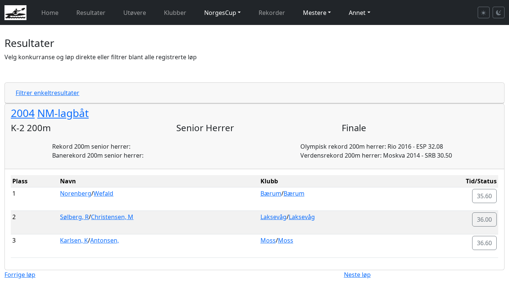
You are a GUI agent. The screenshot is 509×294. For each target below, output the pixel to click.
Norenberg (75, 193)
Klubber (175, 13)
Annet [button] (357, 13)
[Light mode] (484, 12)
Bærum (270, 193)
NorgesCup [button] (220, 13)
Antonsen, (104, 240)
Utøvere (134, 13)
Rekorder (272, 13)
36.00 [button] (484, 219)
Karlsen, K (74, 240)
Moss (268, 240)
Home (50, 13)
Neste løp (357, 275)
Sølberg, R (74, 217)
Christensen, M (112, 217)
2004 (23, 113)
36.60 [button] (484, 243)
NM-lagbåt (63, 113)
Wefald (103, 193)
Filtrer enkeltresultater (47, 93)
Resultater (90, 13)
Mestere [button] (314, 13)
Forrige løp (19, 275)
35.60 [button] (484, 196)
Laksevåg (273, 217)
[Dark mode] (499, 12)
